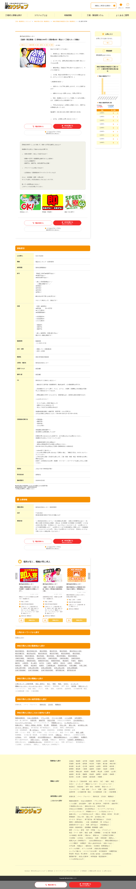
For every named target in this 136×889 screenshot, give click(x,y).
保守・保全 (89, 786)
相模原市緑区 (31, 661)
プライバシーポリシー (72, 871)
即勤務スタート (57, 723)
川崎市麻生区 (20, 661)
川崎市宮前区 (75, 658)
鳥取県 (86, 771)
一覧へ (108, 42)
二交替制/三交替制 (107, 835)
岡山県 (100, 771)
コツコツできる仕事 (90, 851)
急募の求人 (19, 725)
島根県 (93, 771)
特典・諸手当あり (92, 825)
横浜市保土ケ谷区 (76, 651)
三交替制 (72, 838)
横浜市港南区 (65, 653)
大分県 (78, 777)
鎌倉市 (80, 661)
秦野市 (55, 663)
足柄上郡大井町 (33, 668)
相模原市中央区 (43, 661)
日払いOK (63, 725)
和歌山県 (79, 771)
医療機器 (97, 832)
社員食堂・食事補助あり (76, 739)
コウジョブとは (40, 15)
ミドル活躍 (68, 718)
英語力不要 (51, 720)
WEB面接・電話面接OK (99, 856)
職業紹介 (58, 704)
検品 (60, 684)
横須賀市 (66, 661)
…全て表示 (57, 45)
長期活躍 (32, 737)
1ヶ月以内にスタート (71, 723)
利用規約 (84, 871)
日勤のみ (59, 735)
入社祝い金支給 (95, 854)
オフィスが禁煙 (74, 848)
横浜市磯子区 (20, 653)
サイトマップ (59, 871)
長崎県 (112, 774)
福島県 (112, 761)
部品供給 (80, 786)
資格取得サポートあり (76, 825)
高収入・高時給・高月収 (33, 725)
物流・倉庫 (80, 732)
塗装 (105, 789)
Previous (16, 576)
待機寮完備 (113, 851)
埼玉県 (91, 763)
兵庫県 (112, 769)
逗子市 (41, 663)
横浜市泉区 (50, 656)
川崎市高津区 (52, 658)
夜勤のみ (96, 835)
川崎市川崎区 (20, 658)
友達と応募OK (83, 856)
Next (89, 576)
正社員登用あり (78, 720)
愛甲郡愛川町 (60, 670)
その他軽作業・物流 (84, 792)
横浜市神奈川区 (32, 651)
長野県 (105, 766)
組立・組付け (40, 45)
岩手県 (85, 761)
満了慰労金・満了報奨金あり (94, 819)
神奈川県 (113, 763)
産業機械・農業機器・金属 (94, 827)
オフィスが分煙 (87, 848)
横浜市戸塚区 (54, 653)
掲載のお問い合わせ (95, 871)
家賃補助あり (104, 825)
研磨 (99, 789)
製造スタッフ (83, 686)
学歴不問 (33, 720)
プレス (93, 789)
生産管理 (112, 789)
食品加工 (72, 786)
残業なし (112, 838)
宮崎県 (85, 777)
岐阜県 (112, 766)
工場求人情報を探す (13, 15)
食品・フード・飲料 (75, 832)
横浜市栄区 (41, 656)
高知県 (91, 774)
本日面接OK (103, 851)
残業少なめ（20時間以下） (78, 840)
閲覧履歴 (128, 7)
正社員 (50, 704)
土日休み (18, 737)
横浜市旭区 (76, 653)
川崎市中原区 (41, 658)
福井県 (91, 766)
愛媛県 (85, 774)
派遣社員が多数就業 (101, 848)
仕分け (66, 684)
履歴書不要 (73, 856)
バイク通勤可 (74, 737)
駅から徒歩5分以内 (95, 843)
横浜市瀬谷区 (30, 656)
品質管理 (72, 792)
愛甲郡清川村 (71, 670)
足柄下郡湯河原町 (47, 670)
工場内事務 (112, 792)
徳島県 (71, 774)
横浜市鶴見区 (20, 651)
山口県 (113, 771)
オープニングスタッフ (76, 811)
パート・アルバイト (84, 796)
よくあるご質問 (122, 15)
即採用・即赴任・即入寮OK (78, 854)
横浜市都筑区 (72, 656)
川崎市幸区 (31, 658)
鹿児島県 (92, 777)
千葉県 (98, 763)
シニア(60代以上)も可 (86, 814)
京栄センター (19, 637)
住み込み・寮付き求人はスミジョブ (35, 871)
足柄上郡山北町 (59, 668)
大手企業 (45, 739)
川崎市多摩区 (64, 658)
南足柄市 (34, 665)
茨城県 (71, 763)
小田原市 (25, 663)
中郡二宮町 (83, 665)
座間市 (26, 665)
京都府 (98, 769)
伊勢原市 (77, 663)
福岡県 (98, 774)
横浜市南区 (63, 651)
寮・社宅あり (34, 730)
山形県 (105, 761)
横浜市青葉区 (61, 656)
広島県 (106, 771)
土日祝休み (89, 838)
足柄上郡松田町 (46, 668)
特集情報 (68, 15)
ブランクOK (45, 718)
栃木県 (78, 763)
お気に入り (121, 8)
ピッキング (75, 684)
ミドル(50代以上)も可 (76, 859)
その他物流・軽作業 (75, 835)
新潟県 (71, 766)
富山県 (78, 766)
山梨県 (98, 766)
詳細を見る (32, 620)
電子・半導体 (90, 830)
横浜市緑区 (19, 656)
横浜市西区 (43, 651)
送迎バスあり (35, 739)
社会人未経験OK (33, 718)
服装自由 (88, 846)
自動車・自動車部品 (75, 827)
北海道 (71, 761)
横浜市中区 (53, 651)
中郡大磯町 (73, 665)
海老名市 (18, 665)
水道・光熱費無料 (92, 822)
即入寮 (46, 725)
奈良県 (71, 771)
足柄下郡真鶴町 (33, 670)
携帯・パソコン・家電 (76, 830)
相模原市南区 (55, 661)
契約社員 (43, 704)
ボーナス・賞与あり (22, 727)
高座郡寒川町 (62, 665)
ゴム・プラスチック (104, 830)
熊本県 (71, 777)
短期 (96, 838)
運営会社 (50, 871)
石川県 (85, 766)
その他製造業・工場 (99, 792)
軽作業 (74, 686)
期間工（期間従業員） (76, 822)
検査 (52, 45)
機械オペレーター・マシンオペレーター (28, 686)
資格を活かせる (90, 806)
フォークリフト (74, 789)
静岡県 (71, 769)
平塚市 (73, 661)
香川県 (78, 774)
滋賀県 (91, 769)
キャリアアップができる (23, 723)
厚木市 (62, 663)
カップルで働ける (75, 851)
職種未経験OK (20, 718)
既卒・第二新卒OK (95, 803)
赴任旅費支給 (107, 854)
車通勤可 (84, 737)
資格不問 (42, 720)
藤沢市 (17, 663)
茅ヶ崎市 (34, 663)
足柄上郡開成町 (72, 668)
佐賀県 (105, 774)
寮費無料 (54, 725)
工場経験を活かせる (35, 742)
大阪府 (105, 769)
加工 (47, 45)
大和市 (69, 663)
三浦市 (48, 663)
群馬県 (85, 763)
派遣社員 (72, 796)
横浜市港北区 (42, 653)
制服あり (80, 846)
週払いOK (72, 725)
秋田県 (98, 761)
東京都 (105, 763)
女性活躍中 (78, 718)
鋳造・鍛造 (85, 789)
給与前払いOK (83, 725)
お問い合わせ (107, 871)
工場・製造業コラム (95, 15)
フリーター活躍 (57, 718)
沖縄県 (100, 777)
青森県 (78, 761)
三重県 (85, 769)
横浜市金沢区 (31, 653)
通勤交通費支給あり (60, 737)
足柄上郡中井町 (20, 668)
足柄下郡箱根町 (20, 670)
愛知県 (78, 769)
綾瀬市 (41, 665)
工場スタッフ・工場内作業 (27, 45)
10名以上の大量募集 (76, 809)
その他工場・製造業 (109, 832)
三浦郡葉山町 (51, 665)
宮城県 (91, 761)
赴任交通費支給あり (45, 737)
